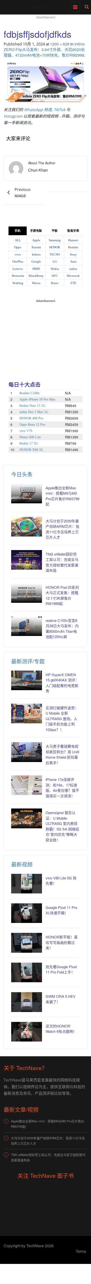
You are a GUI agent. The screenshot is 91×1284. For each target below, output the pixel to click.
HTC (55, 276)
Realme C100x (29, 393)
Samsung (55, 240)
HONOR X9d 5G (31, 450)
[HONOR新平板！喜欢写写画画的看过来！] (26, 942)
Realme (73, 247)
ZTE (73, 283)
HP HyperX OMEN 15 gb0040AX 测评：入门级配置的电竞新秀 (62, 683)
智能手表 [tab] (73, 231)
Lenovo (18, 269)
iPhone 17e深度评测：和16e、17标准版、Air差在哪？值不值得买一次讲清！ (62, 787)
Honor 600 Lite (30, 437)
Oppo (17, 247)
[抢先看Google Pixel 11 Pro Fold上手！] (26, 972)
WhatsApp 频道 (38, 109)
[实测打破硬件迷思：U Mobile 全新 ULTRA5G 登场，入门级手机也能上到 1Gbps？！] (26, 713)
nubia (73, 269)
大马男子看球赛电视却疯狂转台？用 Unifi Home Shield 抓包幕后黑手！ (62, 754)
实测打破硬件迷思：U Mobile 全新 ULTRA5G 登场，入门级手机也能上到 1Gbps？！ (62, 718)
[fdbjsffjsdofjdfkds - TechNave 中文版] (44, 6)
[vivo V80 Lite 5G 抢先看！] (26, 883)
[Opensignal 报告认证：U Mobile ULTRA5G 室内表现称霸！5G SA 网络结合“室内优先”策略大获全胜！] (26, 818)
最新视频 (22, 864)
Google (36, 261)
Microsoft (73, 276)
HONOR (54, 247)
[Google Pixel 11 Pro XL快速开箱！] (26, 913)
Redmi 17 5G (28, 443)
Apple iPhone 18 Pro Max (37, 399)
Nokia (55, 269)
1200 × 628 (59, 44)
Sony (73, 254)
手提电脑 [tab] (36, 231)
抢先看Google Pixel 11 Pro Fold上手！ (61, 969)
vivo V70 (25, 431)
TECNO (55, 254)
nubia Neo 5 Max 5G (33, 412)
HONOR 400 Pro (31, 418)
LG (55, 261)
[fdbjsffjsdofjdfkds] (45, 81)
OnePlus (17, 261)
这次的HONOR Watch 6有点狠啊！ (61, 1028)
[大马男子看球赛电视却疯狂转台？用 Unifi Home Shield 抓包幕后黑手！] (26, 752)
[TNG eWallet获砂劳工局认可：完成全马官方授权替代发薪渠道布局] (26, 560)
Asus (73, 261)
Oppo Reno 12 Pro (32, 424)
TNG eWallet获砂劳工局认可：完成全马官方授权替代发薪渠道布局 (48, 1157)
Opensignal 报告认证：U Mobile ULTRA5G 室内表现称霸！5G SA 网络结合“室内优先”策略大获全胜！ (62, 826)
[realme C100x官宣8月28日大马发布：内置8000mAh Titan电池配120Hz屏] (26, 626)
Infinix (36, 254)
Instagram (13, 116)
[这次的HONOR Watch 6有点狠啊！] (26, 1032)
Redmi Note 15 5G (32, 406)
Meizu (36, 283)
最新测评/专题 (28, 661)
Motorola (18, 276)
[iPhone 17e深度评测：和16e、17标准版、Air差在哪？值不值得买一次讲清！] (26, 785)
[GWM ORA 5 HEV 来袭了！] (26, 1002)
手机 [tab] (17, 231)
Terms (81, 1251)
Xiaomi (36, 247)
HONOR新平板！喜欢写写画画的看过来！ (62, 942)
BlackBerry (36, 276)
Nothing (17, 283)
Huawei (73, 240)
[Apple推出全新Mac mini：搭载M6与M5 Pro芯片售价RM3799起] (26, 493)
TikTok (59, 109)
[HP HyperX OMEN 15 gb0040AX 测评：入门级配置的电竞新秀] (26, 680)
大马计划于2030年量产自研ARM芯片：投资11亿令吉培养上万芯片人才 (48, 1141)
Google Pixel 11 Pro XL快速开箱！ (61, 910)
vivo (18, 254)
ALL (18, 240)
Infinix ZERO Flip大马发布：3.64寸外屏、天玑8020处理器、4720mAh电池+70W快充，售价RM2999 (44, 49)
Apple (36, 240)
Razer (54, 283)
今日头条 (22, 474)
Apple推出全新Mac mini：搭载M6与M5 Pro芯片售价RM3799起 (47, 1124)
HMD (36, 269)
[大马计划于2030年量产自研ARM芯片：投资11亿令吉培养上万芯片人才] (26, 526)
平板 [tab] (55, 231)
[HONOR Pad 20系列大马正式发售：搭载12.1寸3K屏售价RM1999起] (26, 593)
